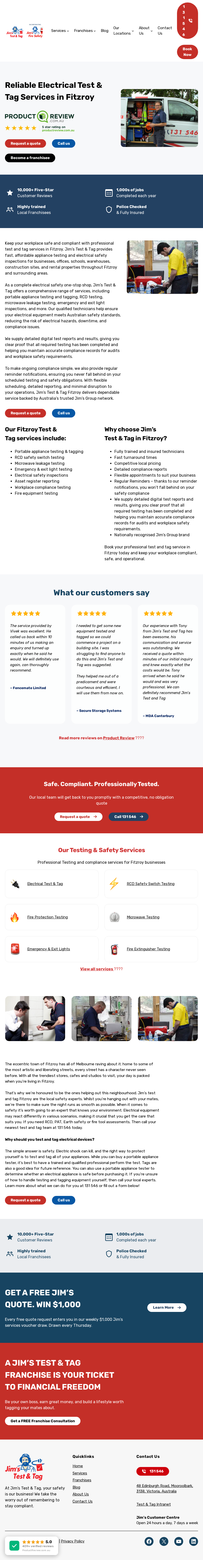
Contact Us (83, 1501)
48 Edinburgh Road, (153, 1486)
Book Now (187, 52)
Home (78, 1466)
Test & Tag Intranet (153, 1504)
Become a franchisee (30, 158)
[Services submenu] (68, 31)
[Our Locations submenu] (133, 31)
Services (80, 1473)
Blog (76, 1487)
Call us (64, 143)
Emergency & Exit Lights (48, 949)
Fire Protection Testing (47, 917)
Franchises (82, 1480)
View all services (97, 969)
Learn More (163, 1307)
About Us (81, 1494)
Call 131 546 (125, 817)
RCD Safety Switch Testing (151, 884)
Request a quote (26, 143)
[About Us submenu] (152, 31)
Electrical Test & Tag (45, 884)
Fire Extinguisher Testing (148, 949)
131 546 (183, 20)
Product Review (118, 738)
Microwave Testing (143, 917)
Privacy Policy (72, 1541)
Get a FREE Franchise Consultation (43, 1421)
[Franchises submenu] (95, 31)
